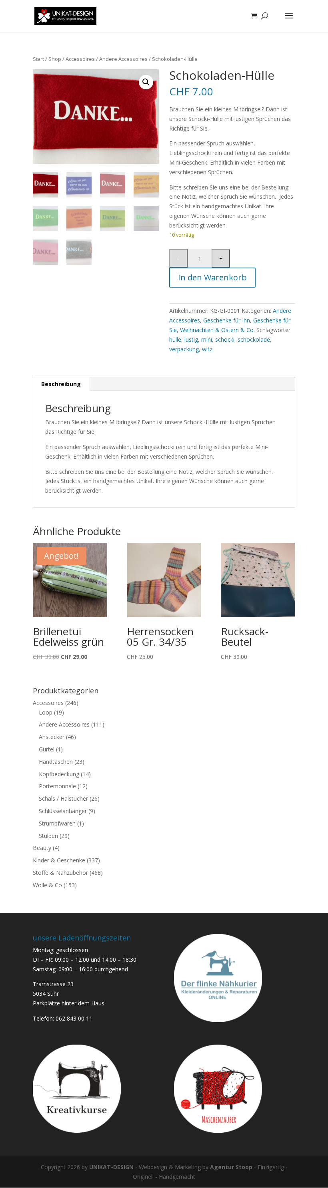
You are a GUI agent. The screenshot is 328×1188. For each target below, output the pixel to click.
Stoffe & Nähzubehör (60, 872)
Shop (54, 58)
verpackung (184, 349)
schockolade (254, 339)
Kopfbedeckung (59, 774)
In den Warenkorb (212, 277)
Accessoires (80, 58)
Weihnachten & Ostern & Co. (217, 330)
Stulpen (48, 836)
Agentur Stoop (231, 1167)
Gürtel (46, 749)
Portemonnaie (57, 786)
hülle (175, 339)
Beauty (42, 848)
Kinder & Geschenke (59, 860)
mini (206, 339)
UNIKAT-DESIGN (111, 1167)
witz (207, 349)
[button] (146, 82)
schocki (224, 339)
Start (38, 58)
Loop (45, 712)
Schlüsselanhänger (63, 811)
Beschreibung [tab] (61, 384)
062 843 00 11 (74, 1018)
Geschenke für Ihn (226, 320)
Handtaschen (56, 761)
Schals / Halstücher (63, 798)
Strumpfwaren (57, 823)
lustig (191, 339)
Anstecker (51, 737)
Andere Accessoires (123, 58)
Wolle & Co (47, 885)
